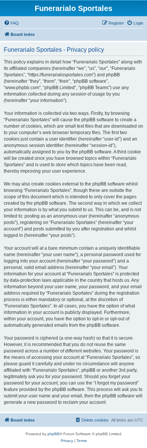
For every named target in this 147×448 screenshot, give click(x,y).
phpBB (53, 434)
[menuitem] (11, 23)
